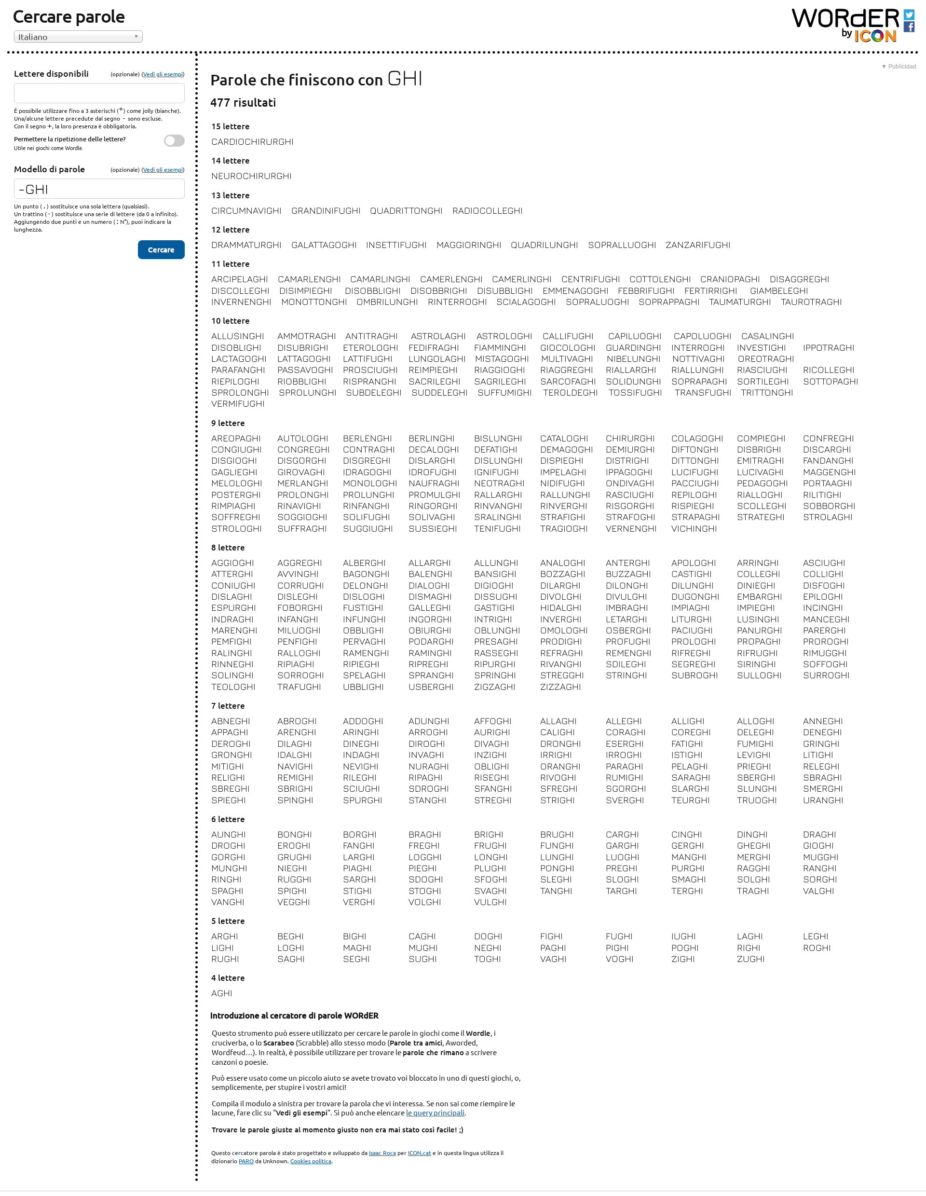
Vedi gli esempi (163, 74)
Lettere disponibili (51, 73)
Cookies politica (310, 1161)
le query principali (435, 1112)
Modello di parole (49, 168)
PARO (246, 1161)
